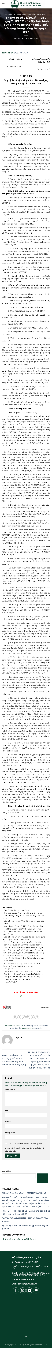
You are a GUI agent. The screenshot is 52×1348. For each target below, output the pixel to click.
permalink (37, 1028)
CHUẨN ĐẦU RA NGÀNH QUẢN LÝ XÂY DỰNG (24, 1193)
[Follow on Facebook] (16, 1290)
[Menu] (3, 4)
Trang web (10, 1132)
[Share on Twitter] (24, 1017)
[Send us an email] (23, 1290)
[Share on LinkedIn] (37, 1017)
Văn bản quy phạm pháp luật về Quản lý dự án (26, 14)
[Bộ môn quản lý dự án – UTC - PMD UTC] (27, 4)
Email (8, 1121)
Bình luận (10, 1090)
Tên (7, 1110)
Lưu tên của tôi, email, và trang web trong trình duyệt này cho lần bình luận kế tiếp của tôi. (24, 1147)
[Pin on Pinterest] (33, 1017)
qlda (36, 38)
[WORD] (23, 53)
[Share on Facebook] (19, 1017)
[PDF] (16, 53)
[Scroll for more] (26, 1337)
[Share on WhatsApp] (15, 1017)
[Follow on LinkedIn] (29, 1290)
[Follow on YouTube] (36, 1290)
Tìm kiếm (6, 1171)
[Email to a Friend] (28, 1017)
